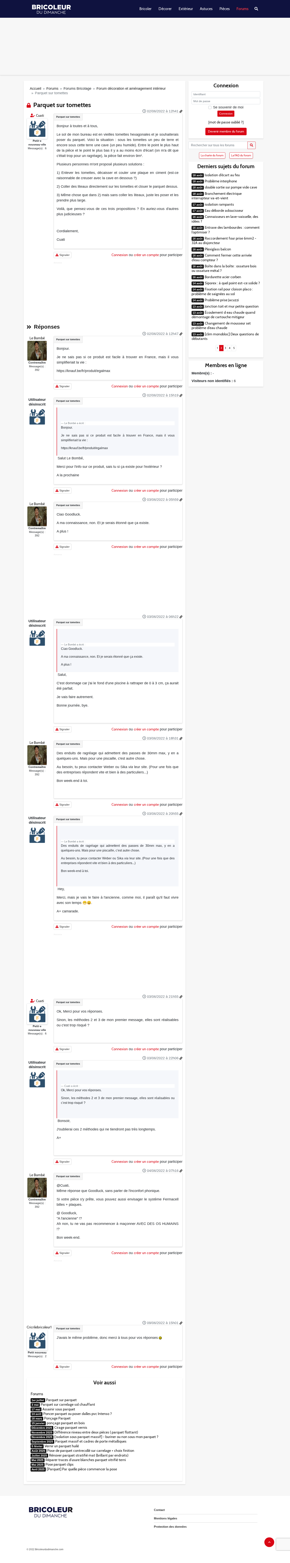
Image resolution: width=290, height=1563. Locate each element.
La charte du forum (212, 155)
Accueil (35, 88)
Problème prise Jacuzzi (222, 300)
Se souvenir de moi (228, 107)
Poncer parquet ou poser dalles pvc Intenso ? (77, 1414)
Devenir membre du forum (226, 131)
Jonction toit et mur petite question (232, 306)
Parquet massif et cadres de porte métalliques (90, 1441)
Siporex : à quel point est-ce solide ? (232, 283)
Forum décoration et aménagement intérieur (131, 88)
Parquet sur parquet (61, 1400)
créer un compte (146, 255)
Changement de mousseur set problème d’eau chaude (221, 325)
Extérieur (186, 9)
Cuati (40, 115)
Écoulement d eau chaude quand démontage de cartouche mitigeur (223, 314)
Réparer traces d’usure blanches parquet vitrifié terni (86, 1460)
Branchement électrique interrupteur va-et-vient (217, 195)
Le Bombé (37, 338)
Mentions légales (165, 1518)
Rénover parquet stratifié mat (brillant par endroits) (88, 1455)
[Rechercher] (251, 145)
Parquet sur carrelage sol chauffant (68, 1404)
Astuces (206, 9)
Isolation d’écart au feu (222, 175)
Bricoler (145, 9)
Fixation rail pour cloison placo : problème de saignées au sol (222, 291)
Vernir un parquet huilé (62, 1446)
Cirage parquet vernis (70, 1427)
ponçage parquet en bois (66, 1423)
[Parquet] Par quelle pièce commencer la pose (82, 1469)
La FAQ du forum (241, 155)
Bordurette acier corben (223, 277)
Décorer (165, 9)
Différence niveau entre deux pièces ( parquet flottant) (96, 1432)
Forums (243, 9)
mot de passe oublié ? (226, 122)
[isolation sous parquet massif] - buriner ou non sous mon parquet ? (106, 1437)
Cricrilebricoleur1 (39, 1327)
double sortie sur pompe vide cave (231, 187)
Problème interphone (221, 181)
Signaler (64, 254)
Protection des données (170, 1526)
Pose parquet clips (60, 1464)
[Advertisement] (145, 47)
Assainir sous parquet (58, 1409)
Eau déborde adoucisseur (224, 210)
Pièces (224, 9)
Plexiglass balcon (218, 249)
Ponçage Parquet (57, 1418)
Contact (159, 1510)
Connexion (119, 255)
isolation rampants (219, 204)
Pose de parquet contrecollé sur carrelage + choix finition (90, 1450)
